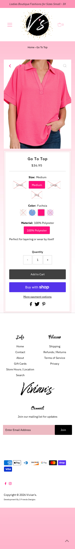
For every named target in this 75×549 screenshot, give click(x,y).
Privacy (54, 363)
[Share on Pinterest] (43, 305)
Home (31, 47)
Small (19, 185)
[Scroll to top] (67, 541)
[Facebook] (5, 484)
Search (20, 375)
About (20, 358)
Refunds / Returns (54, 352)
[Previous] (10, 66)
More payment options (37, 297)
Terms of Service (54, 358)
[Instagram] (10, 484)
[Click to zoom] (64, 66)
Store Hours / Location (20, 369)
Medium (37, 185)
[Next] (20, 66)
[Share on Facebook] (31, 305)
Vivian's (31, 495)
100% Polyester (37, 230)
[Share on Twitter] (37, 305)
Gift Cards (20, 363)
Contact (20, 352)
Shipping (54, 346)
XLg (36, 195)
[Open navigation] (9, 25)
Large (54, 185)
